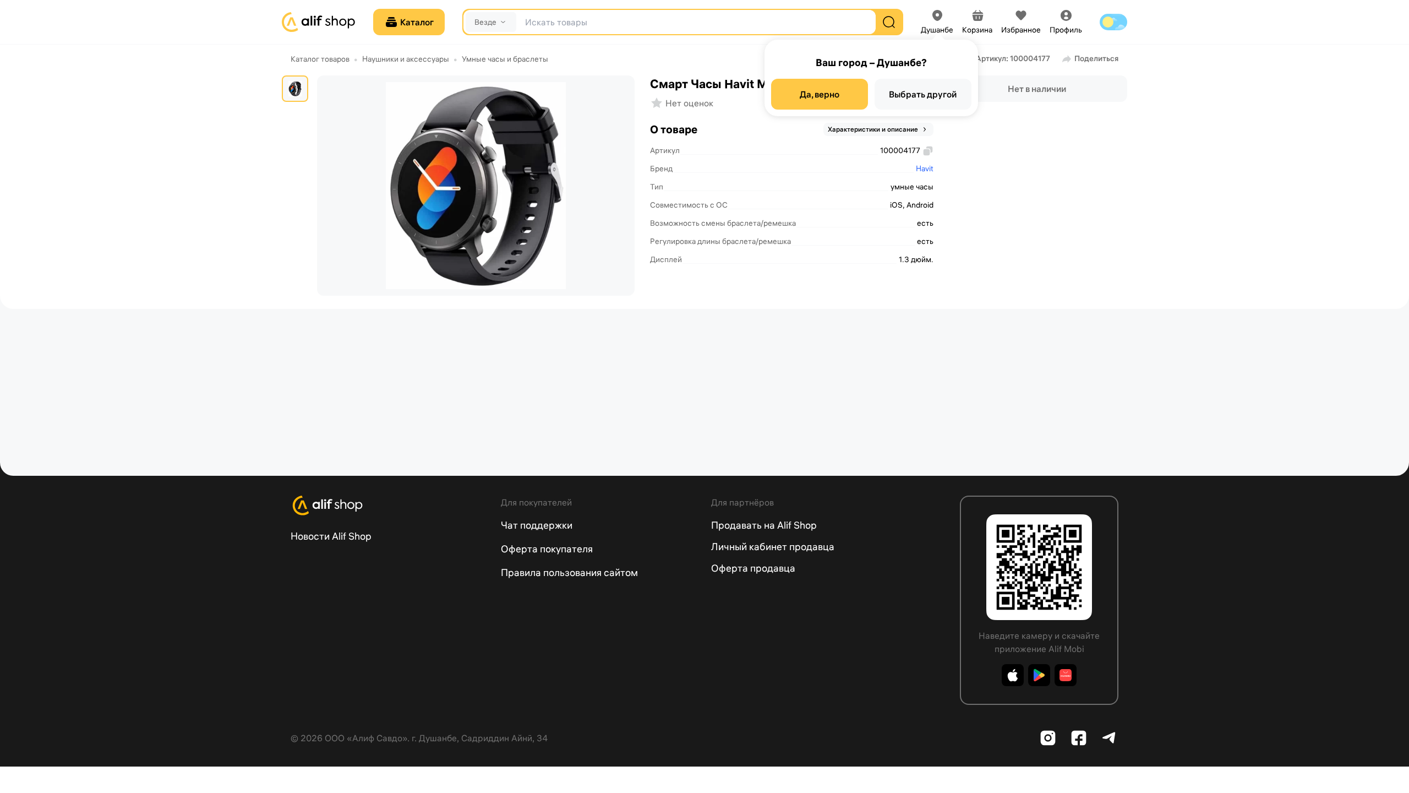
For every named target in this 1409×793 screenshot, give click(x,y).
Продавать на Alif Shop (764, 525)
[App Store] (1013, 675)
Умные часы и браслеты (505, 59)
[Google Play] (1039, 675)
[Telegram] (1109, 738)
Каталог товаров (320, 59)
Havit (924, 168)
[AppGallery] (1066, 675)
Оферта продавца (753, 568)
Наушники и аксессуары (405, 59)
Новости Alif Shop (331, 536)
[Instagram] (1048, 738)
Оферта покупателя (547, 548)
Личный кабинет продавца (772, 546)
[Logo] (389, 505)
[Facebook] (1079, 738)
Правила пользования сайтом (569, 572)
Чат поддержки (536, 525)
